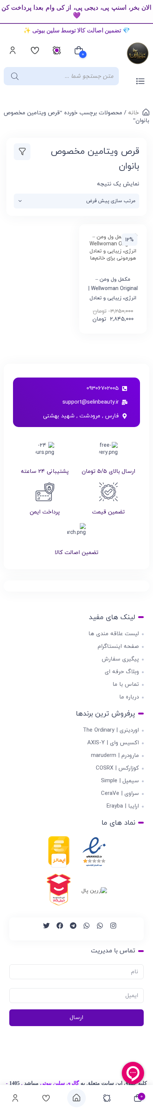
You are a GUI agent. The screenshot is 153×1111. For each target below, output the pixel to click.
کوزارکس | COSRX (117, 768)
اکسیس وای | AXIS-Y (113, 743)
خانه (133, 113)
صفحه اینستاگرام (118, 646)
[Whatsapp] (96, 929)
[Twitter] (43, 929)
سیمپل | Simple (120, 781)
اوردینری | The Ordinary (111, 730)
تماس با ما (126, 684)
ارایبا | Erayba (123, 806)
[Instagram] (110, 929)
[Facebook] (56, 929)
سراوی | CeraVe (120, 794)
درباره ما (129, 697)
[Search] (13, 76)
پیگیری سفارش (120, 659)
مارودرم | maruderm (115, 756)
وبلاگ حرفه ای (122, 672)
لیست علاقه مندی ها (113, 634)
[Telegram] (69, 929)
